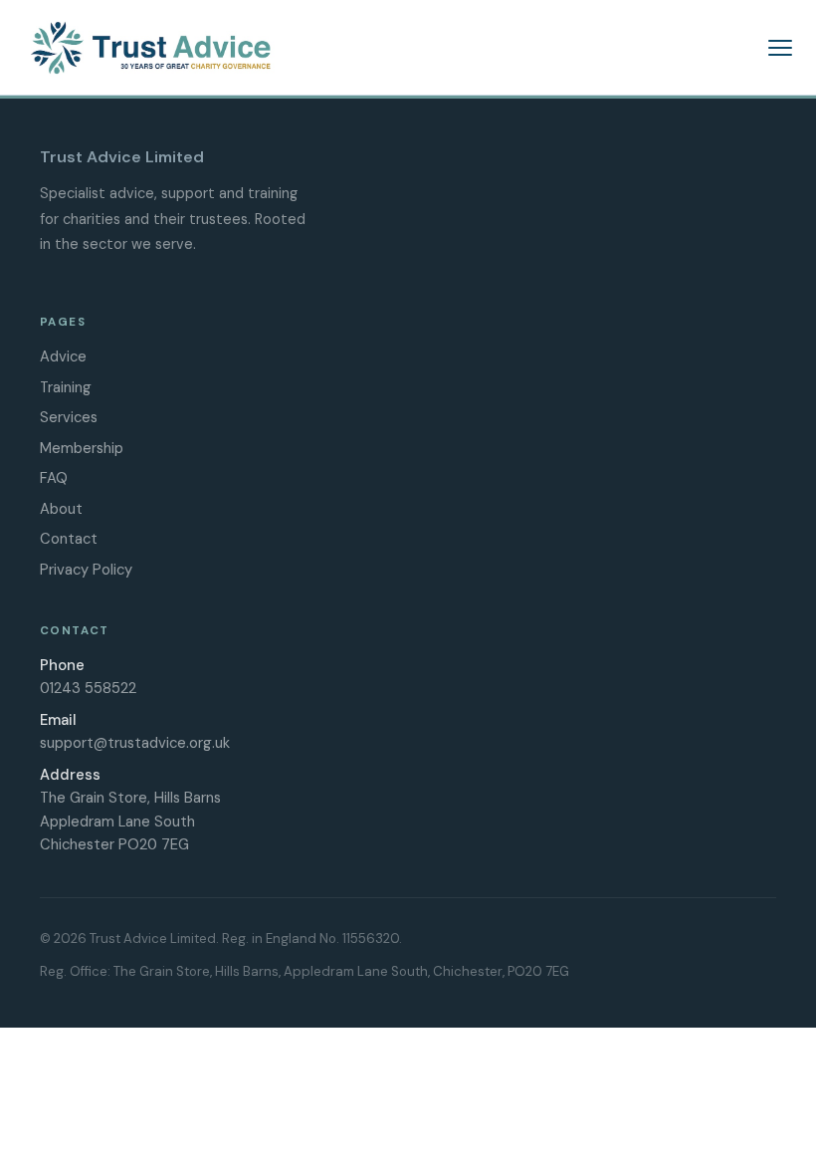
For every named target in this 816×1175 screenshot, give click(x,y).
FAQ (54, 478)
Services (69, 417)
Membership (81, 448)
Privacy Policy (86, 570)
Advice (63, 356)
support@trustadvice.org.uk (135, 743)
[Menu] (780, 48)
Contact (69, 539)
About (61, 509)
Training (66, 387)
